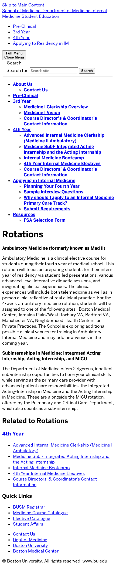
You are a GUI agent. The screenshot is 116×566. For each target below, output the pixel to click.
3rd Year (21, 32)
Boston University (30, 545)
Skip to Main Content (23, 5)
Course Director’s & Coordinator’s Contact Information (60, 121)
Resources (24, 214)
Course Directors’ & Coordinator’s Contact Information (60, 172)
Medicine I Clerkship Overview (56, 107)
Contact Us (36, 90)
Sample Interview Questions (53, 192)
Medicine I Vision (42, 112)
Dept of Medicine (30, 540)
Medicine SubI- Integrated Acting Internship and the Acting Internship (62, 149)
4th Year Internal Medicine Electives (62, 163)
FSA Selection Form (45, 220)
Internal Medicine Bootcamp (54, 158)
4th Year (21, 37)
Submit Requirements (47, 209)
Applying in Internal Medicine (44, 180)
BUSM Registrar (29, 507)
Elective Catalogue (31, 518)
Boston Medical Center (36, 551)
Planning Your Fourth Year (52, 186)
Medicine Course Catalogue (40, 513)
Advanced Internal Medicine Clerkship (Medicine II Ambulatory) (64, 138)
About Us (23, 84)
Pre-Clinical (24, 26)
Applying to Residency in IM (41, 43)
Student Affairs (28, 524)
